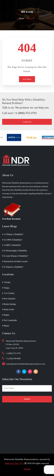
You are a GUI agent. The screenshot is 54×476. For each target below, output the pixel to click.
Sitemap (27, 469)
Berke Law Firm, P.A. (14, 463)
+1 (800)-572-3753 (25, 113)
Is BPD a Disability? (12, 245)
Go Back (27, 79)
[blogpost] (36, 371)
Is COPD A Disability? (13, 240)
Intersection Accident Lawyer (16, 261)
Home (21, 18)
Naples (6, 315)
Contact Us (27, 122)
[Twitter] (24, 371)
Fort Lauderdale (10, 320)
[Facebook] (18, 371)
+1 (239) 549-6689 (13, 358)
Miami (6, 326)
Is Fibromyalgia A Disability (15, 251)
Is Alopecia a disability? (13, 267)
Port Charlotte (9, 299)
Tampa (6, 288)
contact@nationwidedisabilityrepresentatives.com (25, 364)
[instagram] (30, 371)
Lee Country (9, 293)
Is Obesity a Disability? (13, 234)
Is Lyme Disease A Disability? (16, 256)
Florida (7, 282)
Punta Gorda (9, 309)
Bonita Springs (10, 304)
